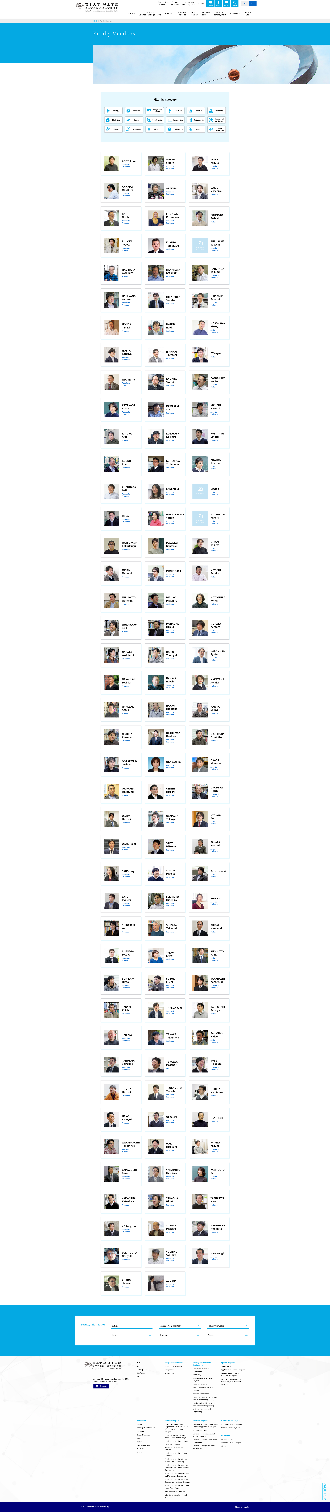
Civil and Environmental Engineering (202, 1410)
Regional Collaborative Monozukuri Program (230, 1374)
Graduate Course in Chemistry (176, 1441)
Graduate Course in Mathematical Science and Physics (175, 1447)
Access (218, 5)
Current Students (175, 3)
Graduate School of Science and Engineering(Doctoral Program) (205, 1425)
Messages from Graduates (231, 1424)
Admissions (235, 13)
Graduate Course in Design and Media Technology (177, 1486)
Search (235, 5)
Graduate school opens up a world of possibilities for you (176, 1436)
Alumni (201, 3)
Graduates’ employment (220, 13)
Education (169, 13)
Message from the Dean (170, 1325)
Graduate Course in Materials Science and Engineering (176, 1460)
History (115, 1334)
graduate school (206, 13)
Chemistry (197, 1374)
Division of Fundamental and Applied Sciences (204, 1435)
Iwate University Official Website (94, 1507)
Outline (131, 13)
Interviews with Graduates (175, 1491)
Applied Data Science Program (233, 1370)
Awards (139, 1438)
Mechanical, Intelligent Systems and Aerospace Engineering (205, 1404)
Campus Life (247, 13)
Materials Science (200, 1384)
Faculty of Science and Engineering (150, 13)
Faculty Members (194, 13)
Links (139, 1376)
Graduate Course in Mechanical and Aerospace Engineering (177, 1474)
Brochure (210, 5)
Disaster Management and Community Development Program (231, 1381)
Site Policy (141, 1373)
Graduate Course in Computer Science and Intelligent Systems (177, 1480)
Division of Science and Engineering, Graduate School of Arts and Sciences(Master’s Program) (176, 1428)
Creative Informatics (201, 1393)
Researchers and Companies (188, 3)
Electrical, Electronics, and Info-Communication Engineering (205, 1398)
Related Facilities (182, 13)
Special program (227, 1366)
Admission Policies (200, 1430)
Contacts (103, 1386)
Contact (226, 5)
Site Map (140, 1369)
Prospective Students (163, 3)
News (139, 1366)
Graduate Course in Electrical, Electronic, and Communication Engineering (177, 1467)
